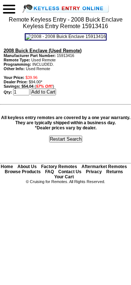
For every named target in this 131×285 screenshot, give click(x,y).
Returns (114, 171)
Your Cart (64, 176)
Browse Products (23, 171)
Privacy (94, 171)
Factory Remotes (59, 166)
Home (7, 166)
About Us (27, 166)
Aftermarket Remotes (104, 166)
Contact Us (70, 171)
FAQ (49, 171)
